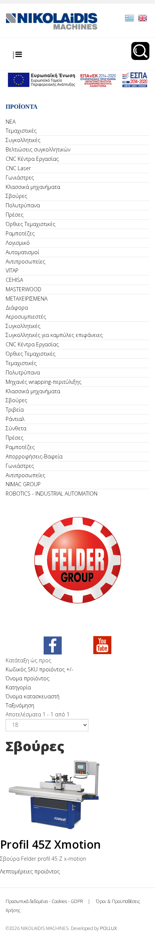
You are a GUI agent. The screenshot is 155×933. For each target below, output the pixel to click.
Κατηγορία (18, 687)
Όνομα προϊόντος (27, 678)
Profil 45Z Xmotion (50, 844)
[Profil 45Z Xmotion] (77, 794)
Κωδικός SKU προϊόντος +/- (39, 669)
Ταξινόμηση (20, 705)
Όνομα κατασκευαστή (32, 696)
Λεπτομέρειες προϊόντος (30, 871)
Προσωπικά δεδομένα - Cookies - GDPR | (50, 901)
